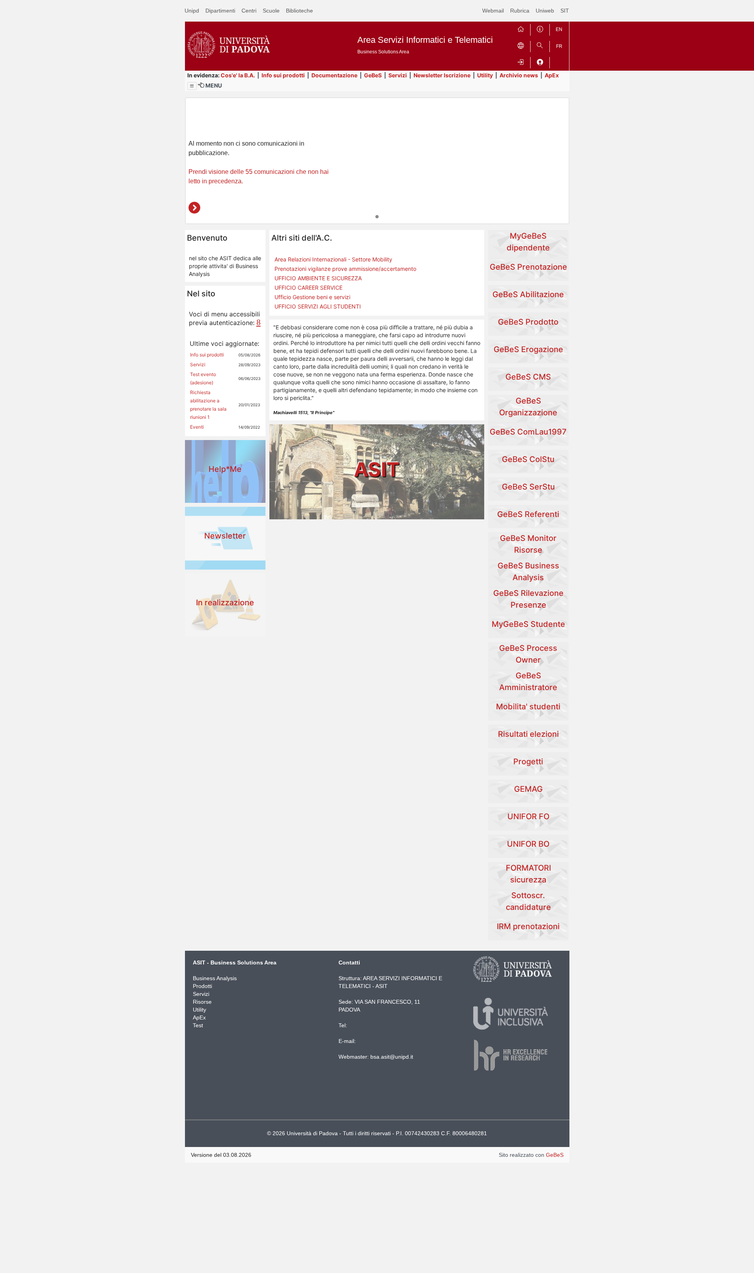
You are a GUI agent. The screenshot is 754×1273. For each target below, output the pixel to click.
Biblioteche (299, 10)
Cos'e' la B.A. (238, 75)
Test (198, 1025)
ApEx (552, 75)
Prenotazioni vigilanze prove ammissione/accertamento (345, 268)
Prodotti (202, 986)
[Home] (521, 28)
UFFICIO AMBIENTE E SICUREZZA (318, 278)
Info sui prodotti (283, 75)
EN (559, 29)
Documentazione (334, 75)
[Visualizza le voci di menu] (192, 86)
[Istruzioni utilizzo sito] (540, 28)
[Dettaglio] (194, 208)
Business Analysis (215, 978)
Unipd (192, 10)
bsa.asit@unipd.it (391, 1057)
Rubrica (519, 10)
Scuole (271, 10)
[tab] (377, 216)
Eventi (197, 427)
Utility (485, 75)
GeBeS (373, 75)
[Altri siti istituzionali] (521, 45)
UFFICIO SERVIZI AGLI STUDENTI (318, 306)
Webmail (493, 10)
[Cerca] (540, 45)
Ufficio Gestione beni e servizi (312, 297)
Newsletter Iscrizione (442, 75)
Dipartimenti (220, 10)
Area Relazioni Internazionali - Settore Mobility (333, 259)
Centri (249, 10)
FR (559, 46)
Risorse (202, 1002)
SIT (564, 10)
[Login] (521, 61)
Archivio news (519, 75)
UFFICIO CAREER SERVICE (308, 287)
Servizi (397, 75)
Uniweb (545, 10)
